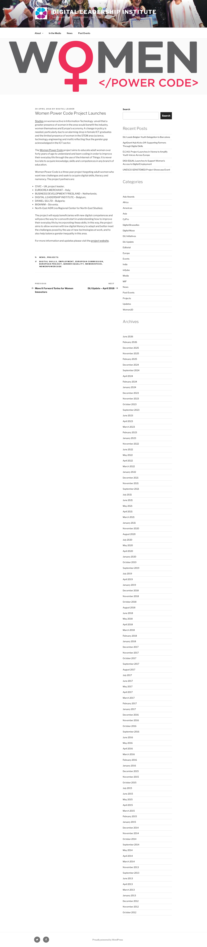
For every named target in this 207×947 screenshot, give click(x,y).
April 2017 (128, 692)
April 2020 (128, 551)
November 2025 (131, 353)
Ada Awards (128, 196)
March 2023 (129, 426)
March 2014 (129, 861)
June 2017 (128, 681)
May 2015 (128, 799)
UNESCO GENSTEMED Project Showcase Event (146, 169)
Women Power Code (51, 150)
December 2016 (131, 714)
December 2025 (131, 348)
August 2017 (129, 669)
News (69, 33)
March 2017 (129, 698)
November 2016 (131, 720)
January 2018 (129, 641)
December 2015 (131, 771)
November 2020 (131, 528)
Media (126, 275)
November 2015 (131, 776)
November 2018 (131, 596)
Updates (127, 304)
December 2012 (131, 901)
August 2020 (129, 534)
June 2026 (128, 336)
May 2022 (128, 455)
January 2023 (129, 438)
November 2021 (131, 483)
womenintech (93, 264)
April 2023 (128, 421)
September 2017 (131, 664)
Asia (125, 213)
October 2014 (129, 839)
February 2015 (130, 816)
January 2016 (129, 765)
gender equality (73, 264)
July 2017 (127, 675)
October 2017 (129, 658)
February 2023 (130, 432)
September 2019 (131, 568)
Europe (126, 253)
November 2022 (131, 443)
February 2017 (130, 703)
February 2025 (130, 359)
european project (50, 264)
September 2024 (131, 370)
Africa (126, 202)
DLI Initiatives (129, 236)
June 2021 (128, 500)
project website (100, 240)
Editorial (127, 247)
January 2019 (129, 585)
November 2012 (131, 906)
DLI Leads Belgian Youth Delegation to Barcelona (146, 137)
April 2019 (128, 579)
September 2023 (131, 410)
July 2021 (127, 494)
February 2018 (130, 635)
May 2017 (127, 686)
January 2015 (129, 822)
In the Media (55, 33)
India (125, 264)
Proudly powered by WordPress (107, 939)
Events (126, 258)
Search (126, 109)
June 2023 (128, 415)
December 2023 (131, 393)
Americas (127, 208)
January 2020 (129, 556)
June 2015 (128, 793)
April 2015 (128, 805)
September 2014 (131, 844)
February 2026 (130, 342)
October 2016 (129, 726)
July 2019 (127, 573)
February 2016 (130, 760)
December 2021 (131, 477)
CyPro (126, 219)
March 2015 (129, 810)
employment (66, 261)
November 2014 (131, 833)
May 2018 (128, 618)
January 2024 (129, 387)
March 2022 (129, 466)
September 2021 (131, 489)
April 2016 (128, 748)
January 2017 (129, 709)
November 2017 (131, 652)
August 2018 (129, 607)
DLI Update (128, 242)
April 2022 (128, 460)
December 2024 (131, 364)
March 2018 (129, 630)
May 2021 (127, 506)
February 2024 (130, 381)
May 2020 (128, 545)
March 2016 (129, 754)
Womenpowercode (50, 266)
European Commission (89, 261)
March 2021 (129, 517)
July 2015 (127, 788)
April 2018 (128, 624)
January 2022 (129, 472)
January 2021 (129, 523)
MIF (125, 281)
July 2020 (127, 539)
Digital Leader (65, 109)
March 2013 (129, 889)
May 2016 (128, 743)
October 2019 (129, 562)
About (38, 33)
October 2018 (129, 601)
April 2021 (128, 511)
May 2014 (128, 850)
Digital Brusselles (131, 225)
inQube (126, 270)
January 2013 (129, 895)
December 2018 (131, 590)
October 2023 (130, 404)
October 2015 (129, 782)
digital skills (48, 261)
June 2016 (128, 737)
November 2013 (131, 867)
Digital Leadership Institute (104, 12)
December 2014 (131, 827)
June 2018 (128, 613)
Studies (39, 121)
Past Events (84, 33)
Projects (53, 257)
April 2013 (128, 884)
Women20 (128, 309)
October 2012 (129, 912)
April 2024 (128, 376)
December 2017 (131, 647)
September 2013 (131, 873)
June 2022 (128, 449)
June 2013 (128, 878)
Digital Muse (129, 230)
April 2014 (128, 856)
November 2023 (131, 398)
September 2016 (131, 731)
